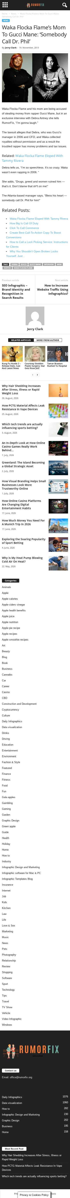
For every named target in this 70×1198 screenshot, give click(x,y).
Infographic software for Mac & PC (21, 873)
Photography (9, 954)
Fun (4, 791)
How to (6, 855)
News (13, 13)
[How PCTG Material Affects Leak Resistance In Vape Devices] (58, 411)
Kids (4, 902)
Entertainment (10, 750)
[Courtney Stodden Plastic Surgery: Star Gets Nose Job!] (35, 354)
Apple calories (10, 598)
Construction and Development (19, 703)
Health (5, 838)
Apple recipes (9, 633)
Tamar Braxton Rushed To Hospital (57, 364)
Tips (4, 995)
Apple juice (8, 616)
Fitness (6, 779)
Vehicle (6, 1013)
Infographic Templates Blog (17, 878)
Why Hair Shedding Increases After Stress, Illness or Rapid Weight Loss (21, 389)
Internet (6, 890)
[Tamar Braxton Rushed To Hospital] (57, 354)
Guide (5, 832)
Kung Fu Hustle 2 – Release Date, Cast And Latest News (11, 366)
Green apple (9, 826)
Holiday (6, 843)
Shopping (7, 972)
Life (4, 919)
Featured (7, 768)
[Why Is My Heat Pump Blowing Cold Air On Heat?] (58, 563)
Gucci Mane (35, 264)
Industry (6, 861)
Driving (6, 738)
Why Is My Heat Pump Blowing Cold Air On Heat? (22, 559)
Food (5, 785)
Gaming (6, 808)
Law (4, 913)
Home (4, 13)
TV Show (7, 1007)
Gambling (7, 803)
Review (6, 966)
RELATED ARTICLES (21, 340)
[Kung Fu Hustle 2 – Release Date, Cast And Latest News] (12, 354)
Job (4, 896)
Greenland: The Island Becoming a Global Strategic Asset (23, 464)
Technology (8, 989)
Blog (4, 657)
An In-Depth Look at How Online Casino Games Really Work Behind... (23, 446)
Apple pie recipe (11, 628)
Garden (6, 814)
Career (5, 686)
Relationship (9, 960)
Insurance (7, 884)
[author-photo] (35, 316)
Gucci (23, 264)
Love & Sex (8, 925)
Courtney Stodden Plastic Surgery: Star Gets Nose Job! (35, 366)
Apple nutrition (10, 622)
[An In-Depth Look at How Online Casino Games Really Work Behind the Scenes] (58, 448)
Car (4, 680)
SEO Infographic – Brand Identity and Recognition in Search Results (16, 291)
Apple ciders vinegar (13, 604)
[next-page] (37, 375)
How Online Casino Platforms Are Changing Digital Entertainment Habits (21, 504)
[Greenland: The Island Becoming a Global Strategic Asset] (58, 468)
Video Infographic (12, 1018)
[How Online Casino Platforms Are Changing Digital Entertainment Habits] (58, 506)
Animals (6, 587)
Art (3, 645)
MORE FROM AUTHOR (48, 340)
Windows (7, 1024)
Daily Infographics (12, 721)
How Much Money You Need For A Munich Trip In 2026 (23, 522)
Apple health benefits (14, 610)
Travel (5, 1001)
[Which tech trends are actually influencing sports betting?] (58, 429)
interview (49, 264)
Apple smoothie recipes (15, 639)
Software (7, 978)
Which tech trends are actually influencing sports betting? (22, 426)
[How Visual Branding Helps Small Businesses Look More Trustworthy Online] (58, 486)
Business (7, 668)
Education (7, 744)
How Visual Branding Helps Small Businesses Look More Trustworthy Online (24, 484)
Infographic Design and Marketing (21, 867)
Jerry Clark (11, 47)
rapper (7, 268)
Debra (15, 264)
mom (59, 264)
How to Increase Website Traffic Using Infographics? (52, 289)
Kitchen (6, 908)
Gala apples (8, 797)
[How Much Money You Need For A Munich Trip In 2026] (58, 526)
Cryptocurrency (10, 709)
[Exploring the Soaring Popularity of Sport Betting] (58, 544)
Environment (9, 756)
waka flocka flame (23, 268)
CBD (4, 698)
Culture (6, 715)
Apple (5, 593)
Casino (6, 692)
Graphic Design (10, 820)
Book (5, 663)
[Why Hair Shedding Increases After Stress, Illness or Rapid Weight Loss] (58, 390)
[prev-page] (33, 375)
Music (5, 937)
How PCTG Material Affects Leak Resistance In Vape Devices (23, 407)
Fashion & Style (11, 762)
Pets (4, 948)
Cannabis (7, 674)
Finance (6, 773)
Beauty (6, 651)
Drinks (5, 733)
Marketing (7, 931)
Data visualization (12, 727)
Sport (5, 983)
